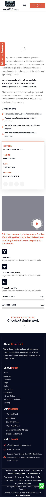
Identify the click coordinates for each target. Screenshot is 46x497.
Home (5, 373)
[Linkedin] (22, 184)
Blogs (5, 383)
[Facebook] (11, 184)
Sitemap (6, 403)
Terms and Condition (11, 399)
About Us (7, 376)
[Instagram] (16, 184)
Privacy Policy (9, 396)
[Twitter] (5, 184)
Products (7, 379)
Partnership (8, 389)
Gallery (6, 386)
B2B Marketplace (23, 495)
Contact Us (7, 393)
